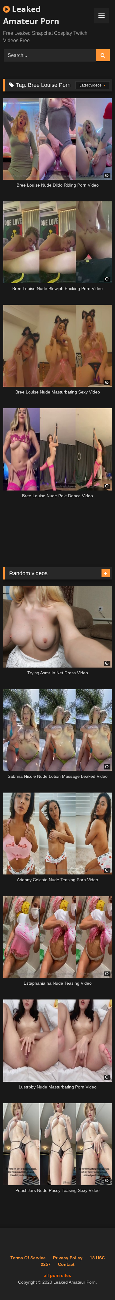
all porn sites (57, 1275)
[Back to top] (96, 1282)
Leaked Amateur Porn (31, 14)
